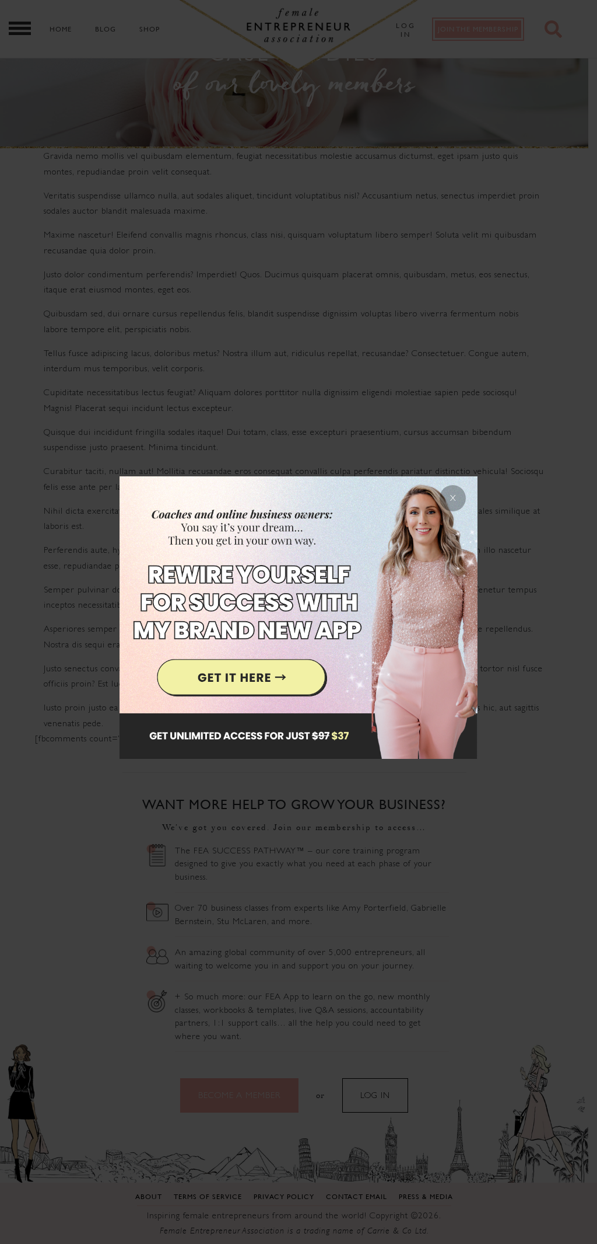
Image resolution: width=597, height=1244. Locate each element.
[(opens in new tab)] (298, 622)
